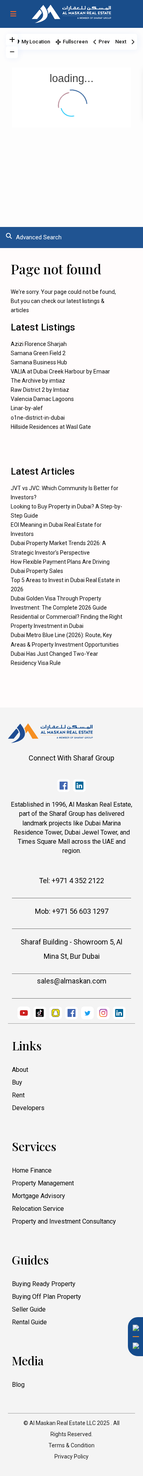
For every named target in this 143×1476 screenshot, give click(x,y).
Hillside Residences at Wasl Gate (51, 427)
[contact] (133, 1366)
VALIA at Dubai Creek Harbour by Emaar (60, 371)
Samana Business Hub (39, 362)
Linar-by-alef (27, 408)
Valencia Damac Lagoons (42, 399)
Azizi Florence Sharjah (39, 344)
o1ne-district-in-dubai (38, 417)
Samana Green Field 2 (38, 353)
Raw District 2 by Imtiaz (40, 390)
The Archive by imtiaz (38, 380)
